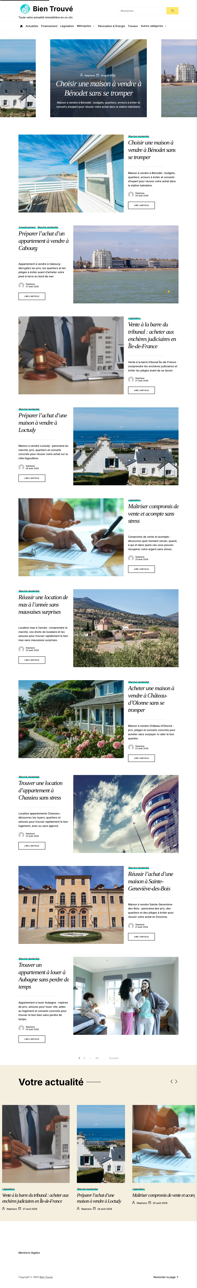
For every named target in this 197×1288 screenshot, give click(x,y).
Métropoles (84, 26)
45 (97, 1058)
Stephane (139, 193)
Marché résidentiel (138, 136)
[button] (193, 78)
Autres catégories (152, 26)
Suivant (114, 1058)
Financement (49, 26)
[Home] (21, 26)
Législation (67, 26)
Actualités (32, 26)
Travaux (133, 26)
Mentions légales (29, 1252)
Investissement (27, 227)
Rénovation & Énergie (111, 26)
